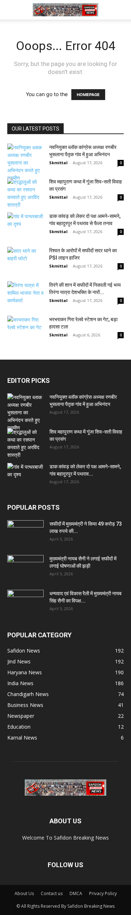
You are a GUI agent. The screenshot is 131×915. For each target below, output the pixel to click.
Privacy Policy (103, 893)
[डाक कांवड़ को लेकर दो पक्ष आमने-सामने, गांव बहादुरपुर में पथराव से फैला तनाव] (25, 224)
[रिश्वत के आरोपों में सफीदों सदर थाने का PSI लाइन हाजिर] (25, 263)
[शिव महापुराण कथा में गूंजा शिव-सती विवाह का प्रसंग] (25, 193)
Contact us (52, 893)
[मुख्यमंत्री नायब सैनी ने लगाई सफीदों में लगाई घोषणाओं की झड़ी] (25, 567)
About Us (24, 893)
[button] (12, 10)
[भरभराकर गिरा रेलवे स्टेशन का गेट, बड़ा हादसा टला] (25, 328)
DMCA (76, 893)
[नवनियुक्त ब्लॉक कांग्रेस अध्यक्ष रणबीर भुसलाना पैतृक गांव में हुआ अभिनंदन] (25, 163)
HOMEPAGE (88, 94)
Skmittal (58, 162)
